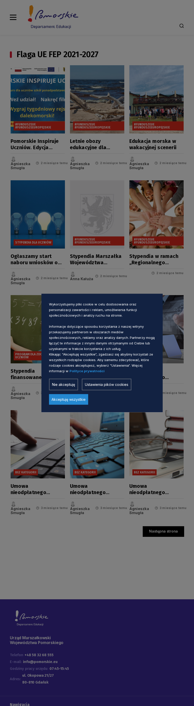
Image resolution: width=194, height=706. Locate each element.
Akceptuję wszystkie (69, 399)
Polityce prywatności (87, 371)
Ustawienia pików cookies (106, 384)
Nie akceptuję (63, 384)
